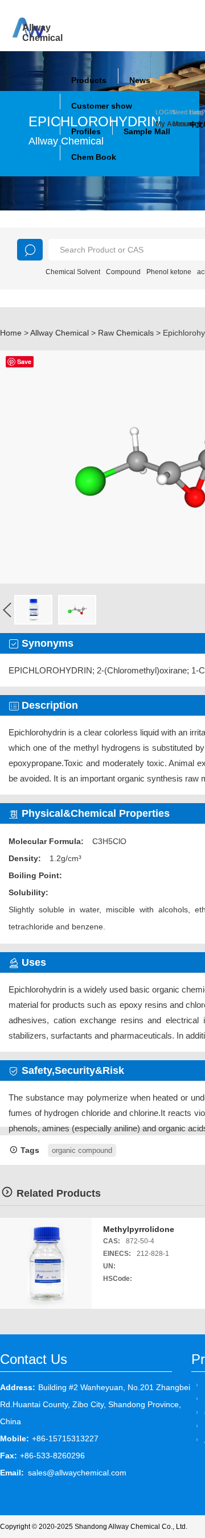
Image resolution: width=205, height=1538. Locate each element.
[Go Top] (175, 1443)
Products (88, 80)
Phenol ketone (168, 272)
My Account (164, 124)
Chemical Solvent (73, 272)
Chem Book (93, 157)
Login (165, 112)
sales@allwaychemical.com (77, 1472)
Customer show (101, 105)
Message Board (181, 124)
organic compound (82, 1150)
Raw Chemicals (126, 332)
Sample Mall (147, 131)
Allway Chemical (59, 332)
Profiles (86, 131)
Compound (123, 272)
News (139, 80)
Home (11, 332)
